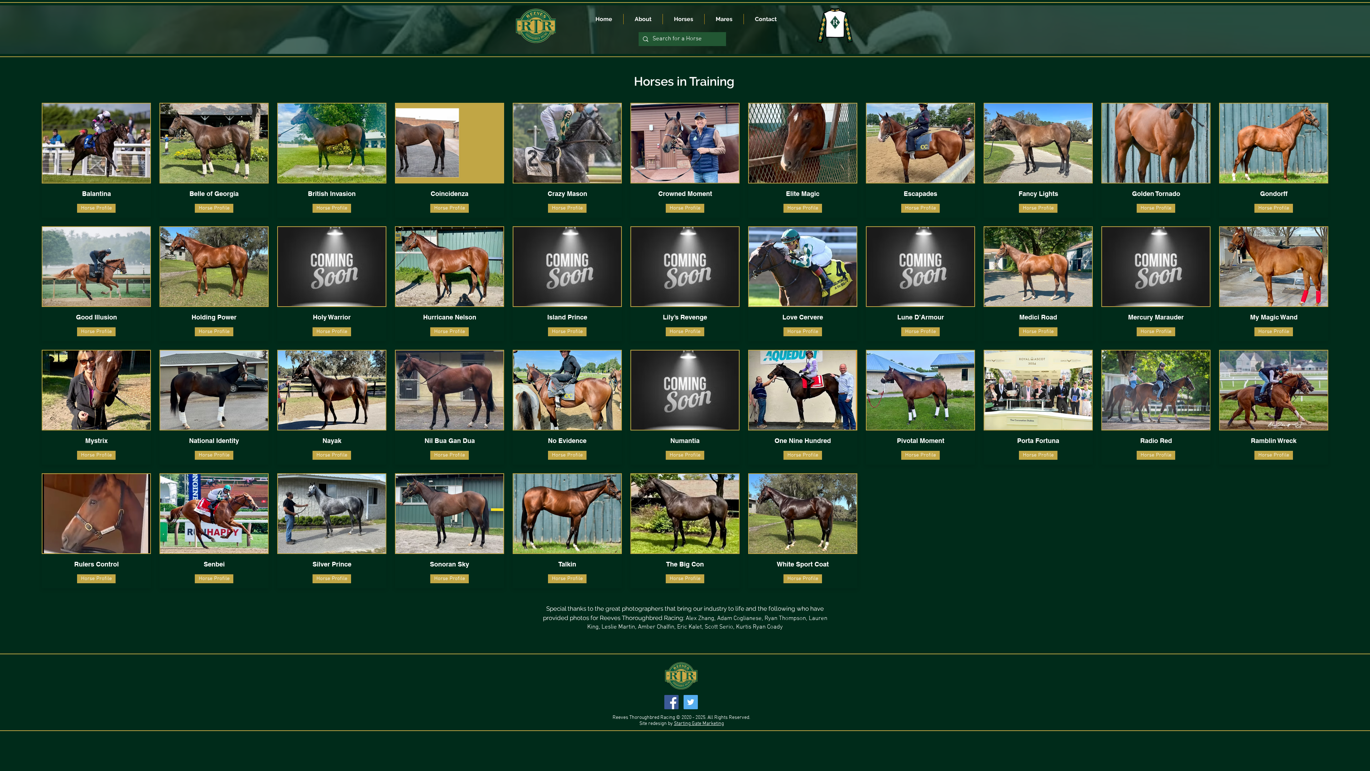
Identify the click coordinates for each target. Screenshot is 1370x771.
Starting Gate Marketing (699, 724)
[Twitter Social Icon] (691, 702)
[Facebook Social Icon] (671, 702)
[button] (449, 208)
